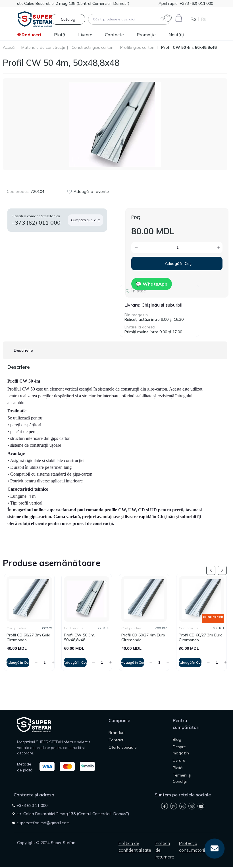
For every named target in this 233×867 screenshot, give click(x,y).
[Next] (222, 570)
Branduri (116, 732)
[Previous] (210, 570)
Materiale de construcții (43, 47)
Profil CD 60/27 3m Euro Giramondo (143, 637)
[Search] (162, 19)
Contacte (114, 34)
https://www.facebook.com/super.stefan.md (164, 806)
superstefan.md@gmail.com (43, 822)
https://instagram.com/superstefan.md (173, 806)
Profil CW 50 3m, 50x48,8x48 (22, 637)
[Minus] (151, 247)
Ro (193, 19)
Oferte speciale (123, 747)
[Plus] (203, 248)
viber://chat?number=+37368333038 (191, 806)
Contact (116, 739)
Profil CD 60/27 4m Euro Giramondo (86, 637)
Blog (177, 739)
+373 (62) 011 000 (195, 3)
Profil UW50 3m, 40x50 (200, 635)
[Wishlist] (46, 581)
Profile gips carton (137, 47)
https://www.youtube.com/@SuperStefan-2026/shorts (200, 806)
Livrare (85, 34)
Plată (59, 34)
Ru (203, 19)
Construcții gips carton (92, 47)
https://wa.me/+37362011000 (182, 806)
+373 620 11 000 (31, 805)
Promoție (146, 34)
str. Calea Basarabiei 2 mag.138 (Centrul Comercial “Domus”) (73, 3)
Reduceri (31, 34)
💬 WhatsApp (151, 284)
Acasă (8, 47)
